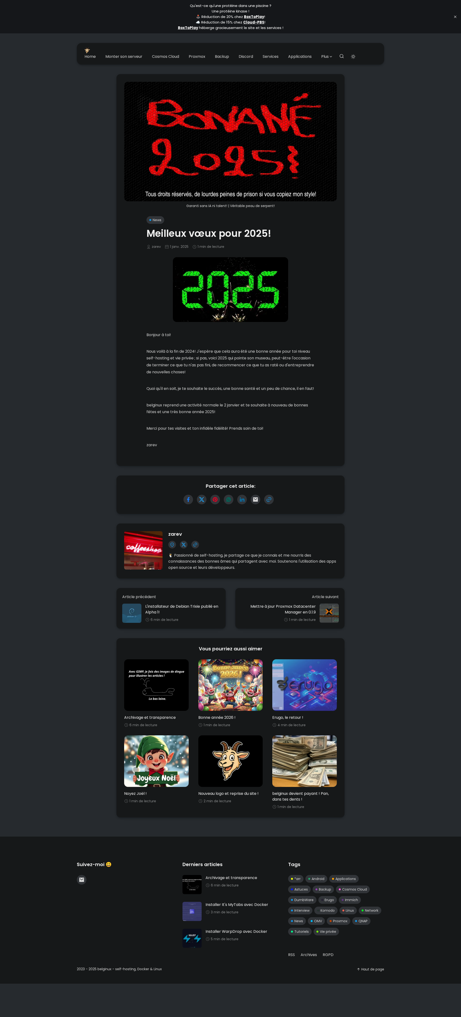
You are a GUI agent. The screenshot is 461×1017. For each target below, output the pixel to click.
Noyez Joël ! (135, 793)
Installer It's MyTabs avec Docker (237, 904)
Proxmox (197, 56)
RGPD (328, 955)
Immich (351, 900)
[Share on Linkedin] (242, 499)
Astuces (301, 889)
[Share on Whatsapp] (228, 499)
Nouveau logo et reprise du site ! (228, 793)
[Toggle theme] (353, 56)
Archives (309, 955)
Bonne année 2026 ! (217, 717)
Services (271, 56)
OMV (318, 921)
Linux (350, 910)
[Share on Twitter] (201, 499)
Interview (301, 910)
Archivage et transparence (150, 717)
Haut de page (372, 969)
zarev (156, 246)
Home (90, 56)
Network (371, 910)
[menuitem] (90, 57)
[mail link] (81, 880)
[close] (455, 17)
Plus (325, 56)
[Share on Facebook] (188, 499)
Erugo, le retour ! (287, 717)
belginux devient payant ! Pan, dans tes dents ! (300, 796)
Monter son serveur (123, 56)
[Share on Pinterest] (215, 499)
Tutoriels (301, 931)
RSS (291, 955)
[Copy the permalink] (269, 499)
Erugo (329, 900)
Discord (246, 56)
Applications (300, 56)
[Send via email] (255, 499)
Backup (222, 56)
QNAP (363, 921)
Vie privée (328, 931)
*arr (297, 878)
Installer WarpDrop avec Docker (236, 931)
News (157, 220)
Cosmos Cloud (165, 56)
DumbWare (304, 900)
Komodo (328, 910)
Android (318, 878)
